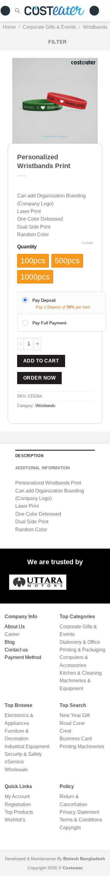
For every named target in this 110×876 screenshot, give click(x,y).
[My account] (94, 11)
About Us (15, 626)
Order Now (39, 377)
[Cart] (107, 10)
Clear (87, 243)
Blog (10, 642)
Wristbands (95, 27)
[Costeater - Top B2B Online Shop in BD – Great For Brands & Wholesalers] (54, 10)
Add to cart (41, 360)
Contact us (16, 649)
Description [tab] (29, 456)
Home (9, 27)
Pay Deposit (44, 300)
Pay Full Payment (49, 322)
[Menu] (5, 11)
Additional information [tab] (42, 468)
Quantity (27, 246)
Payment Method (23, 657)
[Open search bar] (17, 10)
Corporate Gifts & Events (49, 27)
